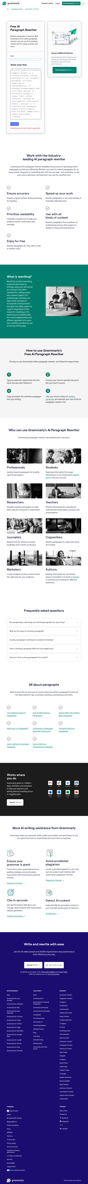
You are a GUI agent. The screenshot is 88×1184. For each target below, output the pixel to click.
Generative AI (38, 1022)
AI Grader (63, 1074)
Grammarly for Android (14, 1051)
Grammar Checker (14, 883)
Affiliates (10, 1132)
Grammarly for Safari (14, 1020)
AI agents (63, 1002)
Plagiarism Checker (54, 880)
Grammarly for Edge (13, 1027)
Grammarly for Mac (13, 1008)
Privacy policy (11, 1143)
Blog (34, 1033)
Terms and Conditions (48, 972)
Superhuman (13, 1111)
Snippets (62, 1056)
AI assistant (37, 1015)
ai (7, 9)
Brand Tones (64, 1063)
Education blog (38, 1040)
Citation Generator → (16, 916)
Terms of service (12, 1147)
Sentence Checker (66, 1088)
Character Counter (66, 1041)
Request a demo (47, 3)
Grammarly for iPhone (14, 1043)
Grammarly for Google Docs (14, 1035)
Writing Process (38, 1029)
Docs (8, 995)
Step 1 (12, 56)
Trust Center (11, 1140)
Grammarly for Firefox (14, 1024)
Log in (57, 3)
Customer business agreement (13, 1151)
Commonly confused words (40, 1048)
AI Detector (51, 913)
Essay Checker (64, 1016)
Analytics (63, 1059)
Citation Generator (66, 1013)
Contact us (63, 1114)
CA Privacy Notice (53, 974)
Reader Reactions (65, 1077)
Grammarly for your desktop (13, 999)
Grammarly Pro (38, 998)
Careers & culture (13, 1125)
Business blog (37, 1043)
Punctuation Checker (67, 1092)
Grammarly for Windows (15, 1004)
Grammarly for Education (41, 1011)
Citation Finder (64, 1070)
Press (9, 1129)
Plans (35, 995)
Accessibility (11, 1163)
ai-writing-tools (16, 9)
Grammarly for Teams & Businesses (41, 1003)
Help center (64, 1111)
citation (75, 577)
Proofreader (64, 1099)
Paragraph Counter (66, 1045)
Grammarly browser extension (13, 1012)
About (9, 1115)
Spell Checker (64, 1084)
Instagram (65, 1121)
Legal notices (11, 1167)
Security (9, 1159)
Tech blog (36, 1036)
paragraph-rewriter (32, 9)
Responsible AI (12, 1122)
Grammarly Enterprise (40, 1008)
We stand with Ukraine (14, 1118)
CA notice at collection (14, 1156)
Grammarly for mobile (14, 1040)
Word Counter (64, 1038)
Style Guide (63, 1052)
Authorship (63, 1067)
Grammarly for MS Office (15, 1031)
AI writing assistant (39, 1025)
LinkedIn (65, 1129)
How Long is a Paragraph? (17, 728)
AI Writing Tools (65, 1031)
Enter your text (19, 65)
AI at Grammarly (38, 1018)
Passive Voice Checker (67, 1095)
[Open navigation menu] (83, 3)
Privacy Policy (62, 972)
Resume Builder (65, 1081)
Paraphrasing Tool (65, 1020)
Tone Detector (64, 1034)
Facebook (65, 1118)
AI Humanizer (64, 1009)
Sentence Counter (66, 1049)
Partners (10, 1136)
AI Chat (62, 1027)
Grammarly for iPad (13, 1047)
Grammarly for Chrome (15, 1017)
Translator (63, 1024)
